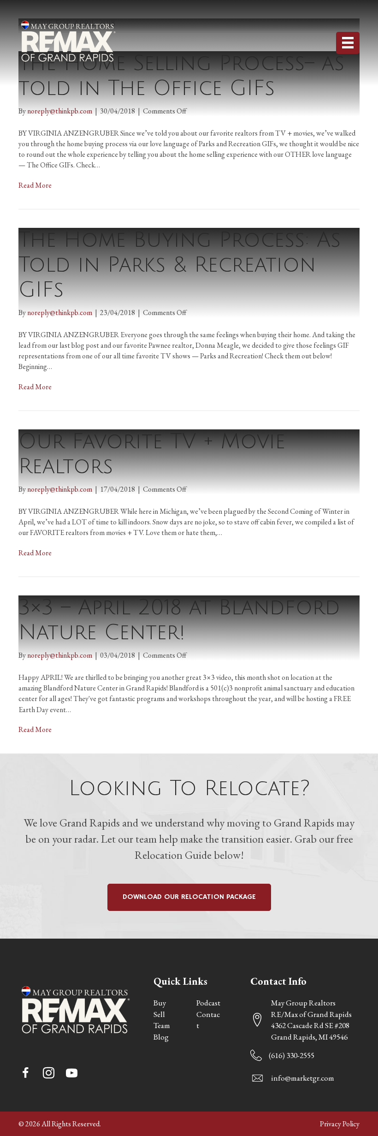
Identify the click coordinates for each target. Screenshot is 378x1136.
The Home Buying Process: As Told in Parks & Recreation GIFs (179, 265)
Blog (161, 1037)
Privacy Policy (340, 1124)
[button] (25, 1073)
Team (162, 1025)
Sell (159, 1014)
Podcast (208, 1003)
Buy (160, 1003)
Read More (35, 185)
